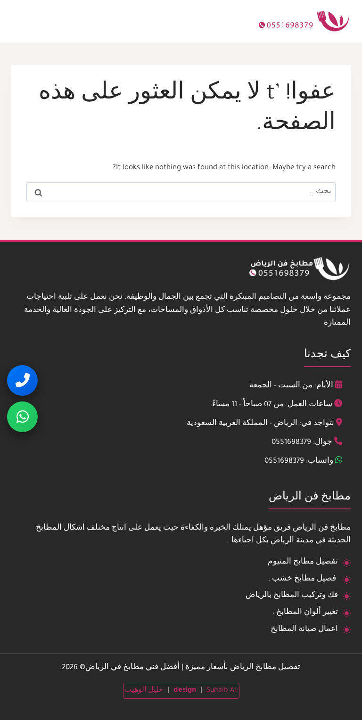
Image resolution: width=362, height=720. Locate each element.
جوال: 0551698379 (302, 443)
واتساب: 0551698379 (298, 462)
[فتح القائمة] (21, 21)
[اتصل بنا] (22, 380)
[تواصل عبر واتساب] (22, 416)
